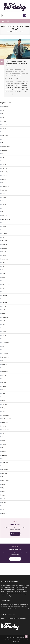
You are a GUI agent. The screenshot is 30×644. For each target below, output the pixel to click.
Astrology (4, 121)
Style (3, 458)
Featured (4, 233)
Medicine (4, 368)
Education (4, 215)
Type (3, 495)
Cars (3, 153)
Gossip (4, 270)
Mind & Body (5, 371)
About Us (4, 640)
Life (3, 346)
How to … (4, 324)
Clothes (4, 179)
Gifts (3, 262)
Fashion (4, 230)
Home (3, 313)
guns (7, 73)
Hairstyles (4, 295)
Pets (3, 411)
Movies (4, 382)
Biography (5, 135)
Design (4, 204)
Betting (4, 132)
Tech (3, 466)
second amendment (15, 73)
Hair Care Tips (6, 284)
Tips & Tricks (5, 480)
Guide (3, 273)
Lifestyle (4, 349)
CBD (3, 161)
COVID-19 (5, 190)
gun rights (21, 71)
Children (4, 168)
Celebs (23, 69)
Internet (4, 331)
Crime (3, 193)
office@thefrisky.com (9, 614)
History (4, 306)
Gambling (4, 251)
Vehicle (4, 502)
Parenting (4, 404)
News (3, 400)
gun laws (14, 71)
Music (3, 389)
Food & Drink (5, 241)
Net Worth (5, 397)
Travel (3, 491)
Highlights (4, 302)
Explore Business (15, 559)
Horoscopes (5, 317)
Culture (4, 201)
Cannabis (4, 150)
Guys (3, 277)
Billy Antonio (10, 69)
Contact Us (10, 640)
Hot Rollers (5, 320)
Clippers (4, 175)
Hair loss (4, 291)
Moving (4, 386)
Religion (4, 433)
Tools (3, 484)
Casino (4, 157)
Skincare (4, 448)
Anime (4, 113)
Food (3, 237)
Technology (5, 469)
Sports (4, 451)
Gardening (5, 259)
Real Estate (5, 422)
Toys (3, 487)
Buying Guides (6, 146)
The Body (4, 473)
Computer (4, 182)
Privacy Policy (16, 641)
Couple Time (5, 186)
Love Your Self (6, 357)
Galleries (4, 248)
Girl (3, 266)
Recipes (4, 426)
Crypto (4, 197)
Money (4, 375)
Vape (3, 498)
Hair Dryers (5, 288)
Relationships (5, 429)
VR (3, 509)
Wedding (4, 513)
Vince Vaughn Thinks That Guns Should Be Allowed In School (16, 64)
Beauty (4, 128)
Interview (4, 335)
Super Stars (5, 462)
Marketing (4, 364)
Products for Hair (6, 418)
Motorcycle (5, 379)
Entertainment (6, 219)
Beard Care (5, 124)
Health (4, 299)
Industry (4, 328)
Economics (5, 212)
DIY (3, 208)
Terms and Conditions (24, 640)
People (4, 408)
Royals (4, 437)
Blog (3, 139)
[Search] (24, 15)
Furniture (4, 244)
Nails (3, 393)
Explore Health (15, 534)
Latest (16, 640)
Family (4, 226)
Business (4, 143)
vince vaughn (17, 75)
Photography (5, 415)
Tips (3, 477)
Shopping (4, 444)
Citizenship (5, 172)
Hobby (4, 310)
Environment (5, 222)
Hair (3, 281)
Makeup (4, 360)
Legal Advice (5, 342)
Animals (4, 110)
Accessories (5, 106)
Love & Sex (5, 353)
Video (3, 506)
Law (3, 339)
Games (4, 255)
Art (3, 117)
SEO (3, 440)
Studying (4, 455)
